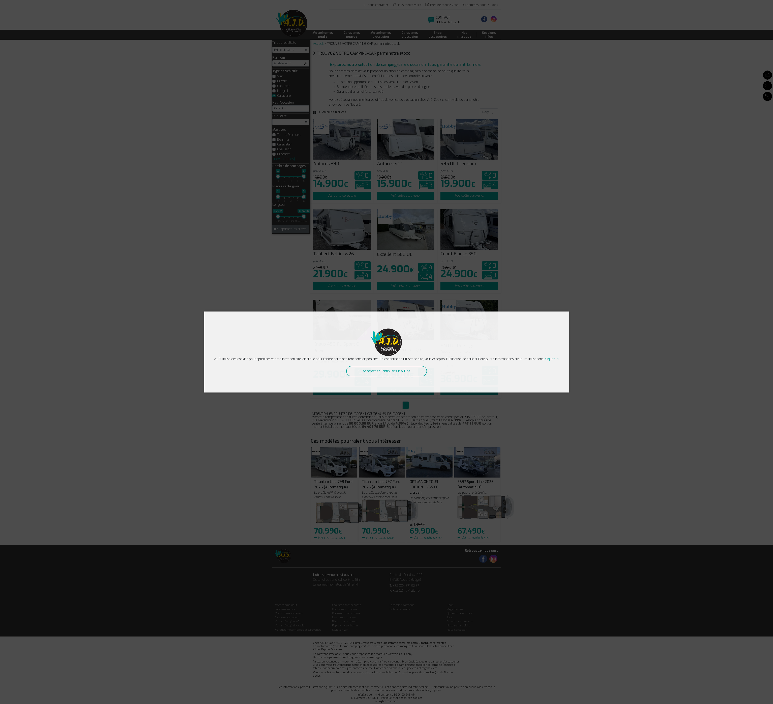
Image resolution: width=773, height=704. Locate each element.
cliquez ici (552, 359)
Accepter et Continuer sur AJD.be (386, 371)
